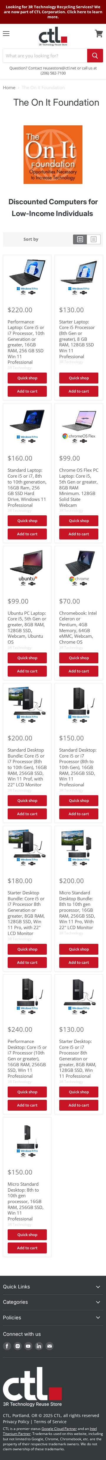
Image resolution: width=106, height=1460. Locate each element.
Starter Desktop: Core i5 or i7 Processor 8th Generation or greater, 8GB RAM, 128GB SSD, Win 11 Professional (77, 1058)
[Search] (95, 55)
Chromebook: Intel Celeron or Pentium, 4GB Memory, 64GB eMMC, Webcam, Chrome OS (78, 627)
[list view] (94, 239)
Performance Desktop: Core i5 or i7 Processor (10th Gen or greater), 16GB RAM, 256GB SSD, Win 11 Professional (27, 1058)
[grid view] (80, 239)
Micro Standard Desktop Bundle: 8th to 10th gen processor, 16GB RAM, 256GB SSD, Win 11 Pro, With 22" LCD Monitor (77, 910)
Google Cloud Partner (59, 1428)
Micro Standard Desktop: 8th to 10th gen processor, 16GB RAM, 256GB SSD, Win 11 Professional (26, 1201)
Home (9, 87)
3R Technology (20, 367)
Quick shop (27, 378)
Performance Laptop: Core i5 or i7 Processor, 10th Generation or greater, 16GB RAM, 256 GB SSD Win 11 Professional (26, 342)
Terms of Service (50, 1421)
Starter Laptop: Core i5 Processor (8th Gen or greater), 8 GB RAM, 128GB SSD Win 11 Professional (77, 339)
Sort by (31, 239)
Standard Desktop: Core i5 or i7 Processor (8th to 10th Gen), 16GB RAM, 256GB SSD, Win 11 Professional (78, 767)
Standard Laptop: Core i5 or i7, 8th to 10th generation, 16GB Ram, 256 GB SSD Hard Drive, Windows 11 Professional (27, 487)
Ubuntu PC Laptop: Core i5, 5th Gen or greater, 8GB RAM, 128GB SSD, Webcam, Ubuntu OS (27, 627)
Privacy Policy (16, 1421)
